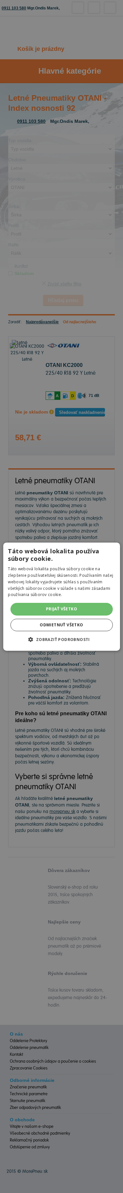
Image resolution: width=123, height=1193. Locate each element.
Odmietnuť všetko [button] (61, 625)
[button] (61, 639)
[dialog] (61, 596)
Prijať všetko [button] (61, 609)
